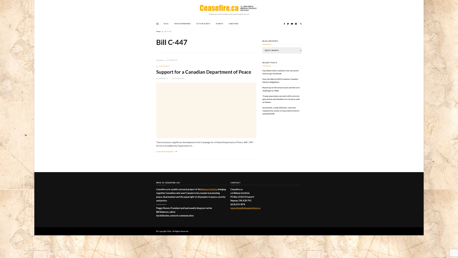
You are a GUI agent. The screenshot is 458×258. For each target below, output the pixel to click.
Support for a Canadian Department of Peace (203, 72)
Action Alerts (203, 24)
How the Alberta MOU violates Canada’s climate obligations (280, 80)
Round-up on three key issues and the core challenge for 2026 (281, 89)
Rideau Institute (209, 189)
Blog (166, 24)
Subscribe (233, 24)
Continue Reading (164, 152)
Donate (219, 24)
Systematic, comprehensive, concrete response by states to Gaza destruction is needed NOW (280, 110)
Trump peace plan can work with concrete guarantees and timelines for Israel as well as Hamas (280, 99)
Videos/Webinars (182, 24)
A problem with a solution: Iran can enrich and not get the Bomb (280, 72)
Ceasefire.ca (163, 78)
